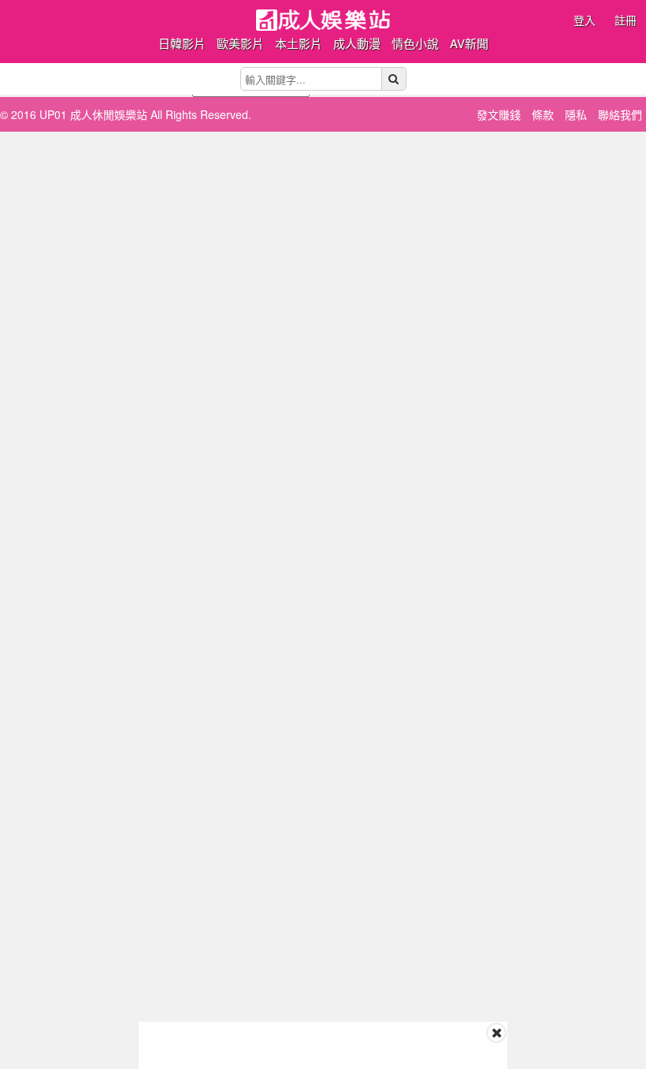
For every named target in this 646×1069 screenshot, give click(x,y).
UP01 (323, 20)
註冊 (625, 20)
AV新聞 (469, 43)
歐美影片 (240, 43)
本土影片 (298, 43)
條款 (543, 114)
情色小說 (415, 43)
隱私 (576, 114)
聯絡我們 (620, 114)
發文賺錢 (499, 114)
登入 (585, 20)
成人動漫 (357, 43)
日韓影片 (182, 43)
